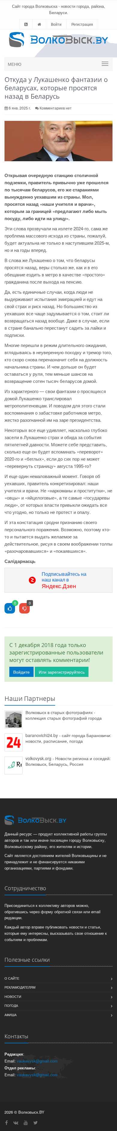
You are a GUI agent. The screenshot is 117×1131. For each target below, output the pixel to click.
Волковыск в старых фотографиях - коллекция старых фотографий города (64, 715)
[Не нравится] (24, 608)
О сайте (11, 978)
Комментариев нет (56, 107)
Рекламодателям (19, 987)
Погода (11, 1005)
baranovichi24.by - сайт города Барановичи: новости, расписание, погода (68, 738)
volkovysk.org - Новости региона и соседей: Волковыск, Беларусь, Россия (68, 761)
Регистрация (82, 24)
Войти (56, 24)
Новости (12, 996)
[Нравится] (9, 608)
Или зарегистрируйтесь (62, 672)
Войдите (21, 672)
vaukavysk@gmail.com (37, 1061)
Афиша (10, 1014)
